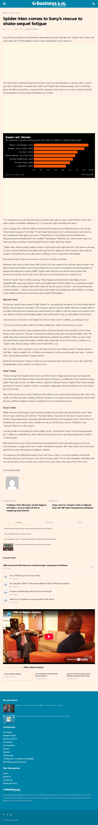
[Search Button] (93, 4)
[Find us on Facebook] (3, 814)
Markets (6, 752)
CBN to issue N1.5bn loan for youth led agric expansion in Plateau (28, 528)
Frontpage (7, 732)
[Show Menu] (4, 4)
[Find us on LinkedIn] (11, 814)
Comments (8, 742)
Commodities (9, 745)
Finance (6, 749)
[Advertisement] (49, 62)
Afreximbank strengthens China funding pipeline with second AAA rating (43, 716)
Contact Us (8, 780)
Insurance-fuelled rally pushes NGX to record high (33, 544)
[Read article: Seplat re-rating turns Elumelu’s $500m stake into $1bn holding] (9, 708)
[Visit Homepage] (49, 3)
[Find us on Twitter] (7, 814)
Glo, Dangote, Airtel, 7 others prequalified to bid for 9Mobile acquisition (30, 539)
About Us (7, 777)
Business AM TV (10, 739)
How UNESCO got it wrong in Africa (17, 534)
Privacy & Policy (10, 783)
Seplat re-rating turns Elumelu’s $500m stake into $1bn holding (39, 705)
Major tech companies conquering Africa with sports (31, 599)
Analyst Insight (14, 13)
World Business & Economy (14, 762)
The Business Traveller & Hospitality (18, 759)
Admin (7, 29)
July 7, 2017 (19, 29)
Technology (8, 755)
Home (5, 13)
